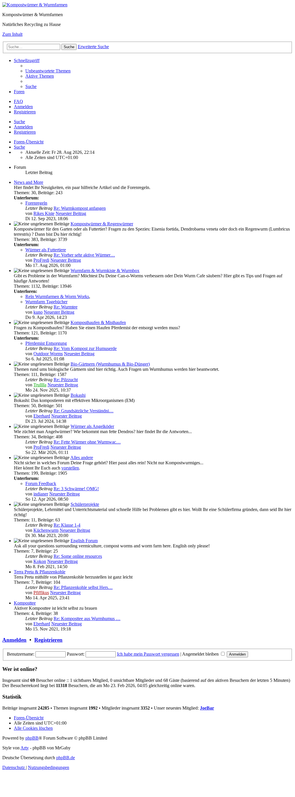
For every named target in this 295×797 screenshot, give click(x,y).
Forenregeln (36, 203)
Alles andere (81, 457)
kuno (38, 312)
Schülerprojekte (85, 504)
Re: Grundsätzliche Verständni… (84, 410)
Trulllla (39, 384)
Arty (24, 747)
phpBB (32, 738)
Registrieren (25, 132)
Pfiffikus (41, 592)
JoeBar (207, 708)
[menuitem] (48, 70)
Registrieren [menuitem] (25, 111)
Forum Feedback (40, 483)
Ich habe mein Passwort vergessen (148, 654)
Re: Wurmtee (65, 306)
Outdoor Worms (48, 353)
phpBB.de (65, 757)
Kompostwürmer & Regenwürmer (102, 223)
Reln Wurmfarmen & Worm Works (57, 296)
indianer (40, 493)
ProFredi (41, 260)
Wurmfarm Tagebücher (46, 301)
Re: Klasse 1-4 (67, 525)
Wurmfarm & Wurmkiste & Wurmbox (105, 270)
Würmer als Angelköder (92, 426)
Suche (19, 121)
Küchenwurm (45, 530)
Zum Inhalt (12, 34)
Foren (19, 91)
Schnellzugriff (26, 60)
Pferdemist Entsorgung (46, 343)
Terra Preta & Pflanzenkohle (39, 571)
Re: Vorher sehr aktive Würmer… (84, 254)
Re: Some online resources (78, 556)
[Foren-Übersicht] (34, 4)
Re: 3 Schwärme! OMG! (76, 488)
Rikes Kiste (43, 213)
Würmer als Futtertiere (45, 249)
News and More (28, 182)
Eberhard (41, 416)
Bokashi (78, 395)
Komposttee (25, 602)
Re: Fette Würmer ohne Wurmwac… (87, 441)
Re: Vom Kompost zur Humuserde (85, 348)
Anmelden (23, 126)
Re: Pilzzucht (66, 379)
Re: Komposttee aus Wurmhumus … (87, 618)
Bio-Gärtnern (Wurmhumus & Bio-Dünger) (110, 364)
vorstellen (70, 467)
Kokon (39, 561)
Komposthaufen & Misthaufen (98, 322)
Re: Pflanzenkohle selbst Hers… (83, 587)
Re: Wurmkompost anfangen (80, 208)
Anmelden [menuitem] (23, 106)
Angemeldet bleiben (201, 654)
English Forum (84, 540)
